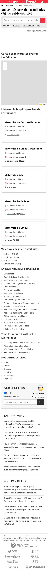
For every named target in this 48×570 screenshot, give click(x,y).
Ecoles (6, 366)
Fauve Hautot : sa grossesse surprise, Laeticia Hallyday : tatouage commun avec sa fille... (24, 447)
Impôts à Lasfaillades (13, 296)
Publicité (30, 536)
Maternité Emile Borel (17, 201)
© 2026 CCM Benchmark (37, 540)
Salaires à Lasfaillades (13, 293)
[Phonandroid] (35, 567)
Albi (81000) (12, 187)
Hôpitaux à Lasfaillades (14, 329)
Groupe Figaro (21, 540)
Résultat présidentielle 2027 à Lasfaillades (22, 342)
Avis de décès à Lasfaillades (16, 280)
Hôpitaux (8, 378)
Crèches (7, 369)
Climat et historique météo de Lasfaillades (22, 303)
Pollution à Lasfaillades (14, 319)
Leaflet (43, 104)
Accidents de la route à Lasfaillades (19, 313)
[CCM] (12, 551)
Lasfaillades (9, 274)
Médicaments (9, 375)
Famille (9, 393)
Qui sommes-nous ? (11, 536)
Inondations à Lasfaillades (15, 306)
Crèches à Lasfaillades (13, 290)
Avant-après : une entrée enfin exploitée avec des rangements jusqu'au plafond (22, 468)
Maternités (10, 5)
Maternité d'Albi (14, 174)
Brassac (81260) (10, 260)
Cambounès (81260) (12, 264)
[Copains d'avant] (12, 561)
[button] (5, 64)
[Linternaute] (12, 556)
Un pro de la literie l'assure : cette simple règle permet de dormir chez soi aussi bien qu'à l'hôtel (22, 521)
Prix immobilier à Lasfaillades (16, 326)
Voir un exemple (38, 393)
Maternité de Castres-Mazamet (23, 122)
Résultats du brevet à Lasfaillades (18, 349)
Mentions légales (9, 540)
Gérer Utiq (42, 538)
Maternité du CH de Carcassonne (23, 148)
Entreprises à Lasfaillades (15, 322)
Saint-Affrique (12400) (16, 213)
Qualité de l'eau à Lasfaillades (17, 277)
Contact (22, 536)
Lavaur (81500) (13, 240)
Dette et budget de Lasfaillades (17, 299)
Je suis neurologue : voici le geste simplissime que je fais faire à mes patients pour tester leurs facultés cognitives (23, 490)
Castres (16, 25)
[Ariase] (12, 567)
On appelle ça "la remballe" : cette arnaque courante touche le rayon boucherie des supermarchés (23, 509)
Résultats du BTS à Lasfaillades (17, 352)
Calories (7, 372)
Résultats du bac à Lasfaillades (17, 346)
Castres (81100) (13, 134)
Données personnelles (11, 538)
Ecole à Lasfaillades (12, 287)
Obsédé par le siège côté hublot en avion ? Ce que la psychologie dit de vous (23, 499)
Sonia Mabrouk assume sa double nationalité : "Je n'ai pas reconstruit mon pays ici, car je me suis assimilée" (22, 424)
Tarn (20, 5)
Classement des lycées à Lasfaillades (19, 283)
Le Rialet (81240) (11, 254)
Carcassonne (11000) (16, 161)
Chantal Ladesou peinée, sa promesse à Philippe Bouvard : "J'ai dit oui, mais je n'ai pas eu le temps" (22, 458)
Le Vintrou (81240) (11, 257)
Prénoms (7, 362)
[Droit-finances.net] (35, 556)
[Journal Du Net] (35, 551)
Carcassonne (28, 25)
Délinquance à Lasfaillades (15, 316)
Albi (38, 25)
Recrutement (39, 536)
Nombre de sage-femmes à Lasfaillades (21, 309)
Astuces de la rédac (13, 397)
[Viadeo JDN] (35, 561)
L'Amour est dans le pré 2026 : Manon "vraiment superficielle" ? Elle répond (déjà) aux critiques (23, 435)
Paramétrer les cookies (28, 538)
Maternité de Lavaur (16, 227)
